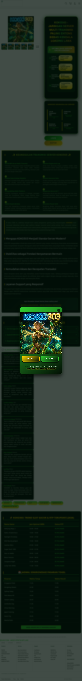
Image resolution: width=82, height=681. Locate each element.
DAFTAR (30, 359)
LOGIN (50, 359)
